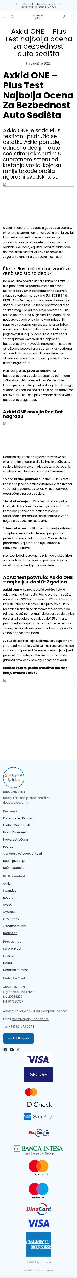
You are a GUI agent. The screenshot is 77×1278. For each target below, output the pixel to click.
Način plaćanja (14, 861)
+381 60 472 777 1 (21, 1027)
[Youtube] (12, 1050)
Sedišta (8, 956)
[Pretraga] (12, 17)
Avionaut (9, 912)
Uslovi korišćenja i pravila (38, 1270)
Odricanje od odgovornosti (22, 853)
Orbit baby (11, 919)
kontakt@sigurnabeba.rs (30, 1019)
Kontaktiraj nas (18, 1038)
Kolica (7, 963)
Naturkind (10, 933)
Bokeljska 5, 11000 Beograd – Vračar (41, 1011)
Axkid (7, 883)
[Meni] (4, 16)
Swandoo (9, 890)
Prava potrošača (15, 839)
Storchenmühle (14, 926)
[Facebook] (5, 1050)
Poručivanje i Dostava (18, 818)
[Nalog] (64, 17)
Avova (7, 904)
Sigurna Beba (43, 1262)
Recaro (8, 897)
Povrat (8, 846)
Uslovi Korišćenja (15, 832)
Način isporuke (13, 868)
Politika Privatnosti (16, 825)
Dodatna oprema (16, 970)
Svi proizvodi (12, 948)
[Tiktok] (18, 1050)
